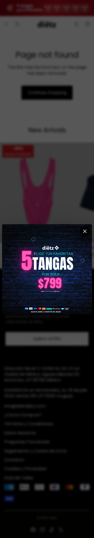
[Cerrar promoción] (85, 231)
